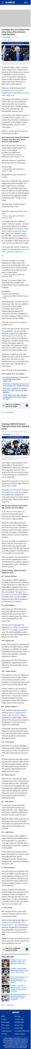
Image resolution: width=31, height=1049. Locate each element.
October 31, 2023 (19, 157)
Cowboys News (10, 412)
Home (3, 412)
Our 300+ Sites (19, 1019)
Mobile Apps (5, 1022)
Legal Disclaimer (6, 1031)
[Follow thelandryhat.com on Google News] (27, 405)
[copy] (11, 40)
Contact (3, 1019)
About (3, 1016)
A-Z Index (4, 1034)
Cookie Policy (19, 1028)
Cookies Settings (20, 1034)
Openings (18, 1016)
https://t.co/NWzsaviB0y (9, 272)
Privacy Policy (19, 1025)
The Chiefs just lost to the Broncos (12, 336)
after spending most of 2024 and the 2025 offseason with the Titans (15, 922)
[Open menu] (2, 2)
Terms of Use (5, 1028)
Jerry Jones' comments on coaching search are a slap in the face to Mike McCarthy (15, 390)
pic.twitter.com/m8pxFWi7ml (11, 152)
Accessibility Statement (22, 1031)
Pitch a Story (5, 1025)
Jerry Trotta (6, 37)
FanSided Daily (19, 1022)
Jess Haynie (6, 434)
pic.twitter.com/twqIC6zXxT (10, 294)
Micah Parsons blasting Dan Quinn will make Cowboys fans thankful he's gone (16, 385)
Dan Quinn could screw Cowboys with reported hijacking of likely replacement (15, 379)
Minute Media (9, 1038)
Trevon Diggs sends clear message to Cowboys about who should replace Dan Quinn (15, 397)
